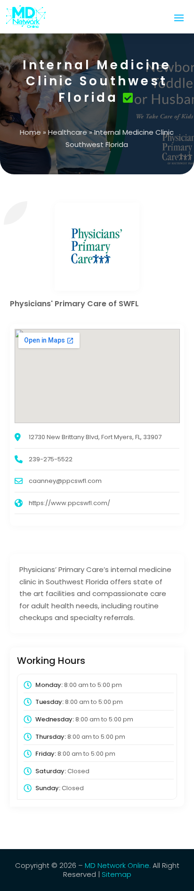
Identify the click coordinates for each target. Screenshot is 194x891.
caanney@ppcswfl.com (65, 480)
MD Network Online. (118, 865)
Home (30, 132)
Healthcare (67, 132)
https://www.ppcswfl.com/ (69, 503)
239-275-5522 (51, 459)
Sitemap (116, 874)
